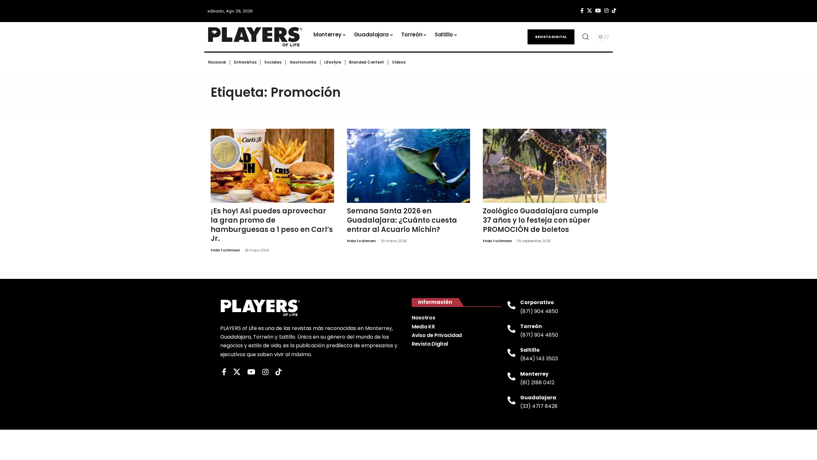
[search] (585, 36)
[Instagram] (606, 10)
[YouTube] (598, 10)
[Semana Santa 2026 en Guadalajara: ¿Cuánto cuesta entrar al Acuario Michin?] (408, 166)
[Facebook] (582, 10)
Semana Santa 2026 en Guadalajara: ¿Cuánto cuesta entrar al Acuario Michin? (402, 220)
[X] (589, 10)
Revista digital (551, 36)
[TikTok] (614, 10)
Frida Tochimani (225, 250)
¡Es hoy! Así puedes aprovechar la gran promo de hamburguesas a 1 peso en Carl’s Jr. (272, 224)
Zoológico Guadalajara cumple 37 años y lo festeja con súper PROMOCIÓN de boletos (540, 220)
